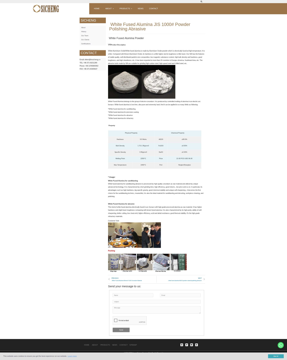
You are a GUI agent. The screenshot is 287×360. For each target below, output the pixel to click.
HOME (87, 345)
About (108, 9)
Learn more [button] (72, 356)
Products (125, 9)
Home (97, 9)
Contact (153, 9)
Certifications (85, 44)
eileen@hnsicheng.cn (92, 59)
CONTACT (124, 345)
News (140, 9)
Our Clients (85, 40)
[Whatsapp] (281, 345)
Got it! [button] (276, 356)
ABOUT (95, 345)
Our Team (84, 35)
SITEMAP (133, 345)
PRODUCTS (106, 345)
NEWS (116, 345)
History (83, 31)
